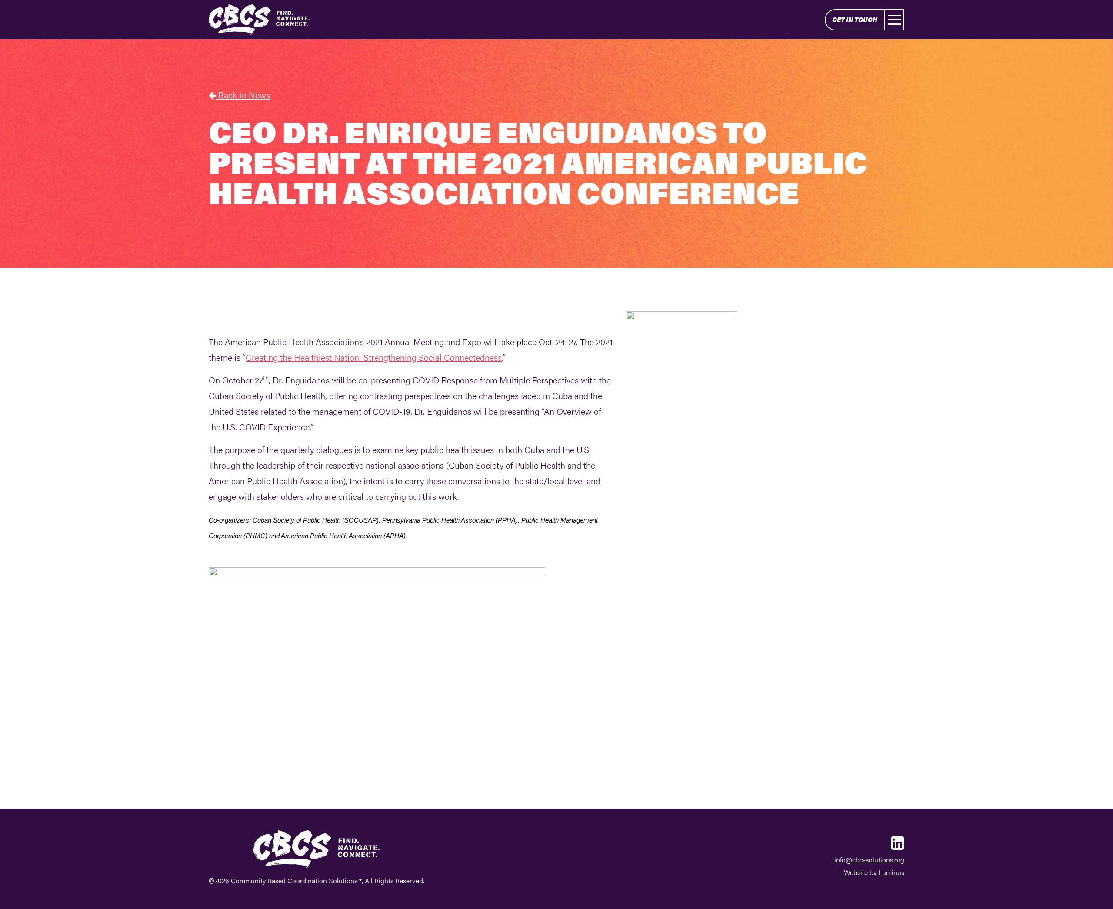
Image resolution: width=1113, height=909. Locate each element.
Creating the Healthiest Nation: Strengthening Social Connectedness (374, 357)
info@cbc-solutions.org (869, 860)
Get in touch (854, 19)
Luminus (891, 872)
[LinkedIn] (897, 842)
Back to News (243, 94)
